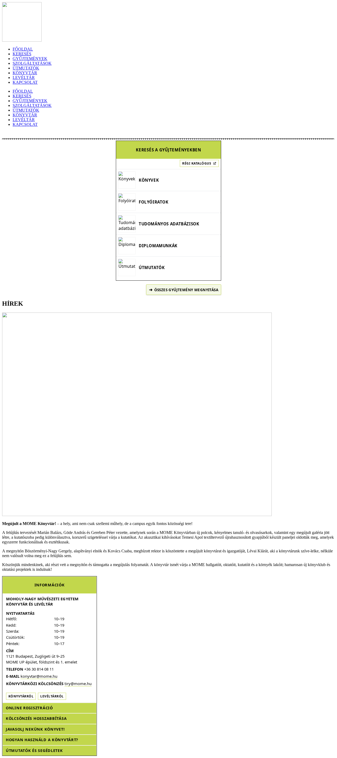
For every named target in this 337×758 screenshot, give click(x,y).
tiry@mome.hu (78, 683)
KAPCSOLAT (25, 82)
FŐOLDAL (23, 49)
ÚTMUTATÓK (26, 68)
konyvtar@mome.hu (39, 676)
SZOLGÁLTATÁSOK (32, 63)
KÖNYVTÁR (25, 73)
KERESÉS (22, 54)
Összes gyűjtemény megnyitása (183, 290)
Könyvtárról (20, 696)
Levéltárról (51, 696)
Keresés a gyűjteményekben (168, 149)
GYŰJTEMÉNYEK (30, 58)
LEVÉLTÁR (24, 77)
